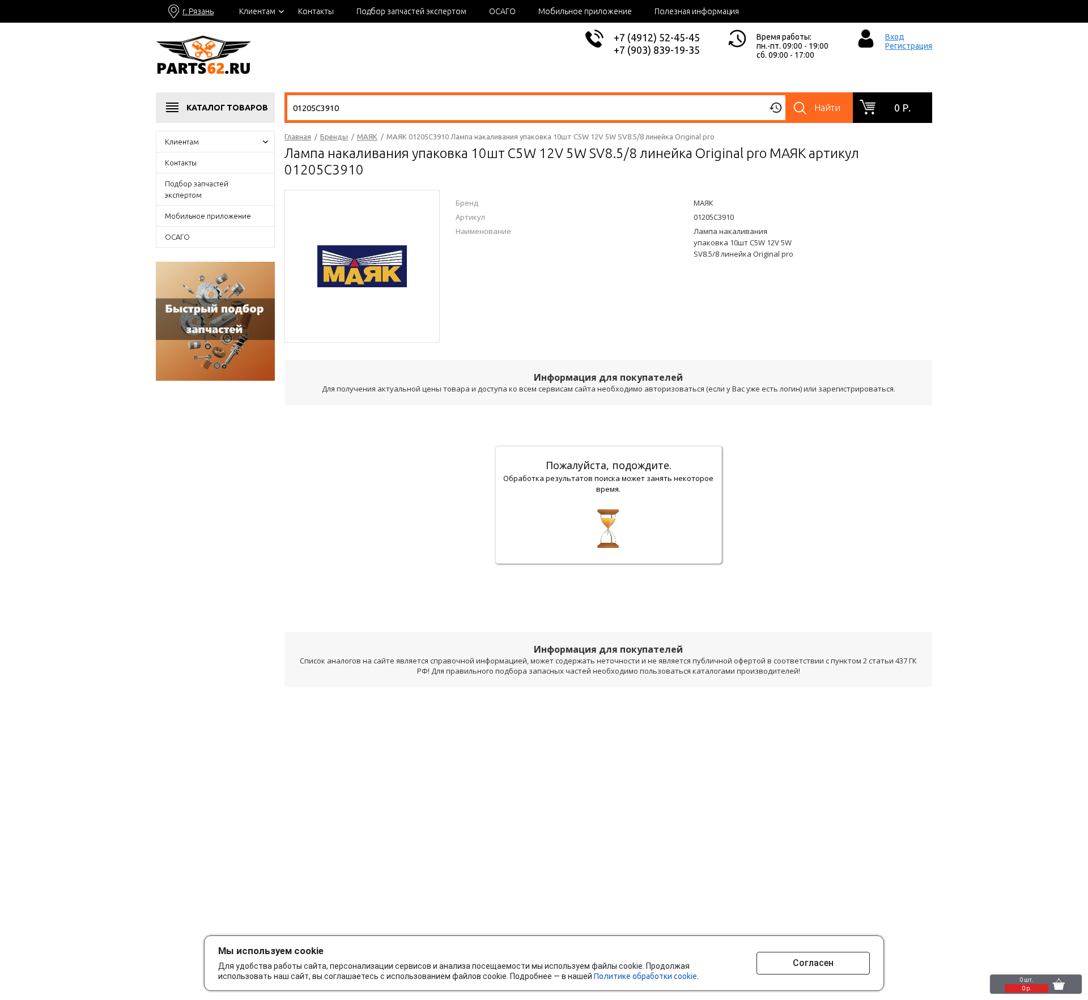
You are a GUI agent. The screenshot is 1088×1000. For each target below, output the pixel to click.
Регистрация (908, 45)
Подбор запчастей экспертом (411, 11)
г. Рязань (198, 11)
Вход (894, 36)
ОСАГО (502, 11)
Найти (827, 108)
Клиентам (257, 11)
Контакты (316, 11)
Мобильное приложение (585, 11)
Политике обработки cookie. (646, 976)
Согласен (813, 963)
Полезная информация (696, 11)
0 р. (902, 107)
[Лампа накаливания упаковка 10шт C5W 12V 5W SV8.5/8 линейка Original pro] (362, 265)
